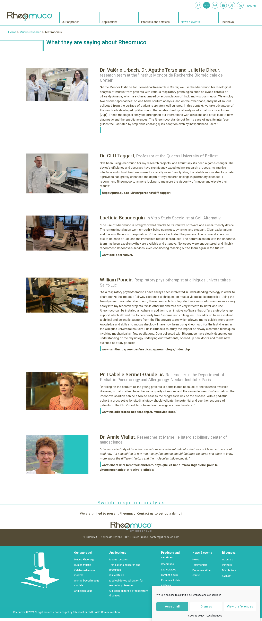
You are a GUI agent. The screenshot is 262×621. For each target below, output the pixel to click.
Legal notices (44, 612)
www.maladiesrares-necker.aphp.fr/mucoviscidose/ (139, 412)
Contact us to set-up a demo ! (159, 513)
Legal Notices (214, 615)
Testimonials (199, 564)
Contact (226, 575)
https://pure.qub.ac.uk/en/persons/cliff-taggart (136, 193)
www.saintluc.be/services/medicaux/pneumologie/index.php (146, 349)
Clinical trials (116, 575)
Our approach (70, 21)
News (206, 5)
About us (227, 559)
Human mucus (82, 564)
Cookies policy (196, 615)
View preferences (240, 606)
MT (91, 612)
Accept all (172, 606)
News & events (190, 21)
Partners (227, 564)
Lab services (168, 569)
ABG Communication (107, 612)
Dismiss (206, 606)
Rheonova (227, 21)
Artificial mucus (83, 590)
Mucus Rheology (84, 559)
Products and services (155, 21)
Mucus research (30, 32)
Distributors (229, 570)
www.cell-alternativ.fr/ (117, 255)
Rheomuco (167, 564)
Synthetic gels (169, 574)
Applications (109, 21)
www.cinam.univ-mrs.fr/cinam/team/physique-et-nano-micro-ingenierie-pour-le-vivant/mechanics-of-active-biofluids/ (159, 467)
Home (12, 32)
